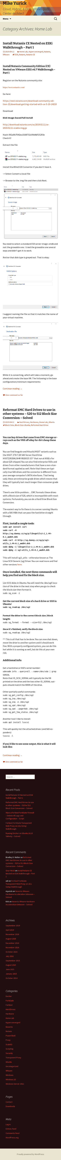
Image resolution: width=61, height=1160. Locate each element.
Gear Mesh (10, 870)
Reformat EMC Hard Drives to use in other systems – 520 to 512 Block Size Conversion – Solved (30, 414)
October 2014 (11, 978)
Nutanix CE (30, 54)
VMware (6, 54)
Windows (9, 1075)
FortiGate (10, 1000)
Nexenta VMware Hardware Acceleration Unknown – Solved (20, 894)
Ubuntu (52, 422)
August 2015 (11, 965)
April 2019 (10, 930)
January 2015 (11, 973)
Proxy (8, 1040)
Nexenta (9, 1027)
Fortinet (9, 1005)
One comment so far (14, 395)
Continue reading (12, 388)
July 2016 (9, 956)
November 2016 (12, 947)
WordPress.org (12, 1137)
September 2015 (13, 960)
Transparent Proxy (13, 1057)
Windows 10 (11, 1079)
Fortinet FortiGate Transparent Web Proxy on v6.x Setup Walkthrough (19, 826)
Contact (9, 1102)
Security (9, 1053)
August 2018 (11, 938)
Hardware (34, 422)
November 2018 (12, 934)
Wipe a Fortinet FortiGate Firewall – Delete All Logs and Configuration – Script (20, 815)
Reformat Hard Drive (39, 425)
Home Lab (23, 51)
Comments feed (12, 1133)
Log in (8, 1124)
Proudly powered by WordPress (30, 1154)
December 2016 (12, 943)
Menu (5, 18)
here (19, 564)
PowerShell (10, 1035)
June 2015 (10, 969)
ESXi (16, 54)
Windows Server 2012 (15, 1084)
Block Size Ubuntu (22, 425)
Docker (9, 996)
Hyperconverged (36, 51)
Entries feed (11, 1128)
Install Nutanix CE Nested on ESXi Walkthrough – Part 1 (27, 45)
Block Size (9, 425)
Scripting (9, 1049)
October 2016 (11, 952)
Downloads (10, 1106)
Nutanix (47, 51)
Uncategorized (12, 1066)
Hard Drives (24, 422)
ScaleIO (9, 1044)
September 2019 (13, 925)
